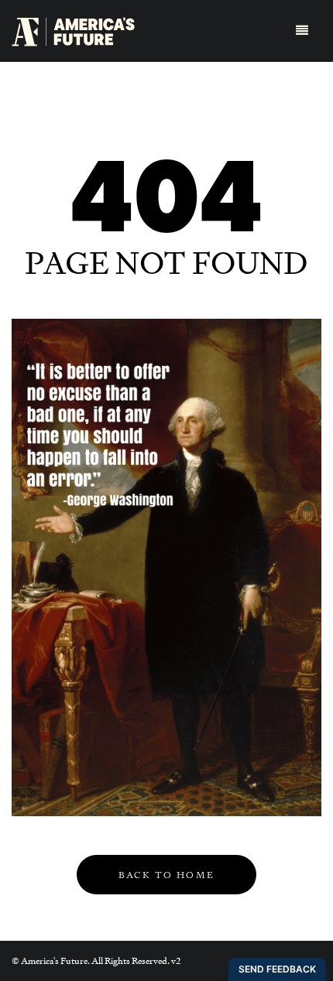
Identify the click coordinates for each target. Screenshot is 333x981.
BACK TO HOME (166, 875)
